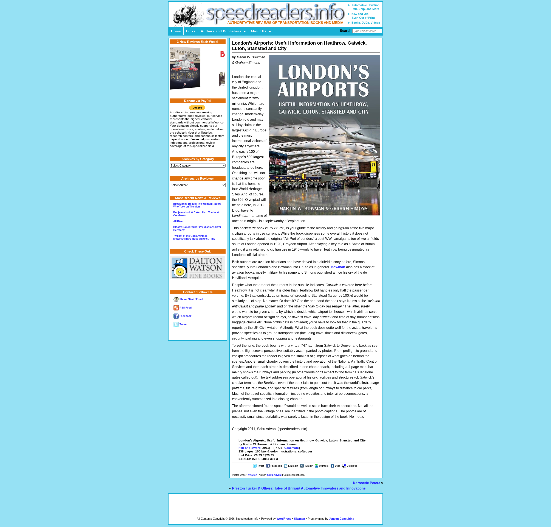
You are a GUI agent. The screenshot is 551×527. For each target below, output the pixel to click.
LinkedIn (293, 466)
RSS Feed (185, 307)
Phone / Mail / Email (191, 299)
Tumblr (309, 466)
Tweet (260, 466)
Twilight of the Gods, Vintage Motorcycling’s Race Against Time (194, 237)
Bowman (338, 267)
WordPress (284, 518)
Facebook (276, 466)
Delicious (352, 466)
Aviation (252, 475)
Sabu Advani (274, 475)
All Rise (178, 221)
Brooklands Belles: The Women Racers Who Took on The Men (197, 205)
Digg (337, 466)
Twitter (183, 324)
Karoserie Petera (366, 483)
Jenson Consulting (341, 518)
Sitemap (299, 518)
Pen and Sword (249, 447)
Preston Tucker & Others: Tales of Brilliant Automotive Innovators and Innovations (299, 488)
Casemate (291, 447)
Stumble (323, 466)
